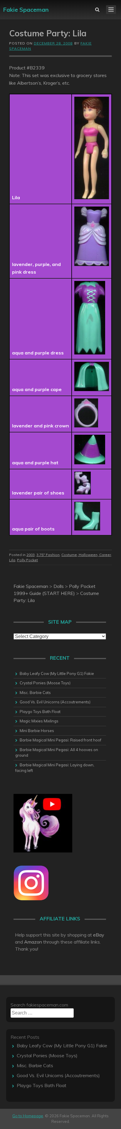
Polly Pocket (27, 560)
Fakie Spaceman (26, 9)
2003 (30, 554)
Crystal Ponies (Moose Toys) (45, 683)
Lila (12, 560)
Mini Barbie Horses (37, 730)
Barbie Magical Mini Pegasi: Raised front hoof (60, 740)
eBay (98, 935)
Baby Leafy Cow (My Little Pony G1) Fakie (57, 673)
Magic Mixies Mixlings (39, 721)
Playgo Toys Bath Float (40, 711)
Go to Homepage (27, 1115)
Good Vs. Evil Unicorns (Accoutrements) (55, 702)
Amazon (33, 942)
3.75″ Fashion (48, 554)
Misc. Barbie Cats (35, 692)
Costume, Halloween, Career (86, 554)
